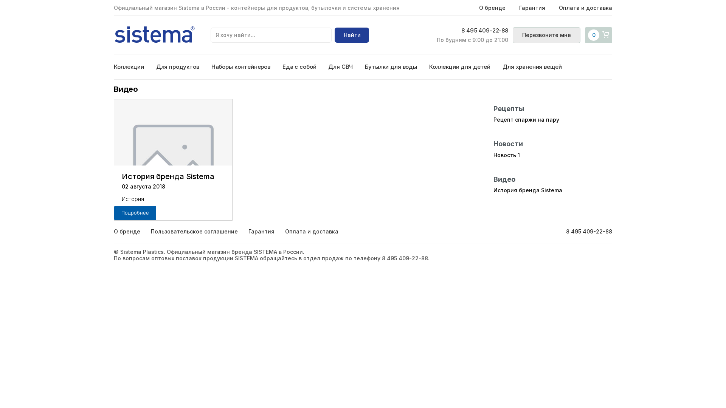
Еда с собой (299, 66)
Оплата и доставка (585, 8)
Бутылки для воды (391, 66)
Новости (508, 144)
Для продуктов (177, 66)
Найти (352, 35)
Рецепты (508, 109)
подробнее (135, 213)
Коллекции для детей (459, 66)
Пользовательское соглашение (194, 231)
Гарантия (532, 8)
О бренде (492, 8)
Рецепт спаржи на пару (526, 119)
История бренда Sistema (168, 176)
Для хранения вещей (532, 66)
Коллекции (129, 66)
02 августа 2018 (143, 186)
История (133, 199)
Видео (504, 179)
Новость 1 (506, 155)
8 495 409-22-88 (484, 30)
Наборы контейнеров (240, 66)
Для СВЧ (340, 66)
